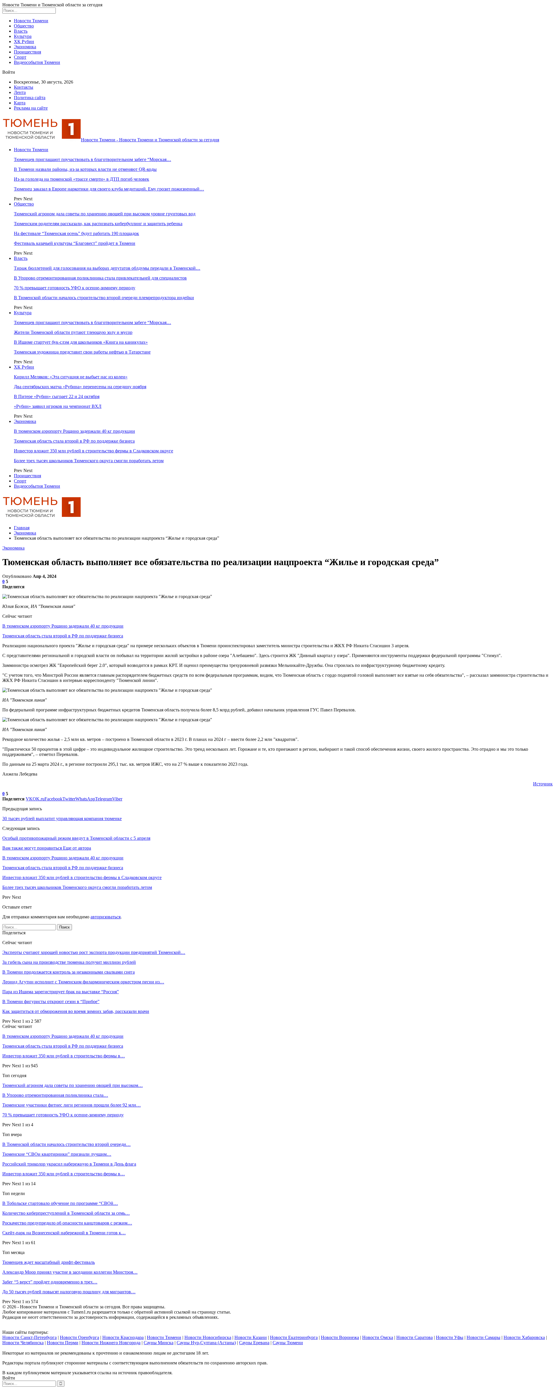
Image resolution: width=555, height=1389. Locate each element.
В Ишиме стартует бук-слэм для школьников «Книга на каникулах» (81, 342)
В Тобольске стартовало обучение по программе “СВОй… (60, 1203)
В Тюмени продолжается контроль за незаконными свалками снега (68, 972)
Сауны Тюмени (288, 1342)
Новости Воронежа (340, 1337)
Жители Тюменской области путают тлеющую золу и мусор (73, 332)
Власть (20, 31)
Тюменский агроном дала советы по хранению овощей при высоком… (72, 1085)
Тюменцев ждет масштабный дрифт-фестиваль (48, 1262)
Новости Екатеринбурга (294, 1337)
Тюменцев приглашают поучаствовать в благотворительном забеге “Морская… (92, 159)
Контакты (23, 87)
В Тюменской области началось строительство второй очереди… (66, 1144)
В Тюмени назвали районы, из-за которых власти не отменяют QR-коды (85, 169)
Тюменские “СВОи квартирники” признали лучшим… (56, 1154)
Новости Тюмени (31, 20)
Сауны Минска (158, 1342)
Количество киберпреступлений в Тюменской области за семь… (66, 1213)
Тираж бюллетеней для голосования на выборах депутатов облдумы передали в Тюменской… (107, 268)
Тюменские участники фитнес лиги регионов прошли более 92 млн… (71, 1105)
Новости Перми (62, 1342)
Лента (20, 92)
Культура (23, 36)
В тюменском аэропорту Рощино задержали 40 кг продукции (74, 431)
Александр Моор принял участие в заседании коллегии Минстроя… (70, 1272)
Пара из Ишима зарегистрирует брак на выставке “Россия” (60, 991)
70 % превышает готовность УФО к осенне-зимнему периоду (74, 287)
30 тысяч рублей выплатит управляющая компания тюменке (62, 818)
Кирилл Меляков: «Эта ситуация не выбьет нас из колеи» (70, 376)
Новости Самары (483, 1337)
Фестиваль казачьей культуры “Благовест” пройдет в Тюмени (74, 243)
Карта (19, 102)
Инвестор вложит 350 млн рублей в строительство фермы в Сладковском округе (93, 450)
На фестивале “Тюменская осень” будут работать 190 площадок (76, 233)
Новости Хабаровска (524, 1337)
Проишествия (27, 51)
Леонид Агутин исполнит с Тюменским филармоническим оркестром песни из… (83, 981)
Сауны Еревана (254, 1342)
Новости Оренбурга (79, 1337)
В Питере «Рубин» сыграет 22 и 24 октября (56, 396)
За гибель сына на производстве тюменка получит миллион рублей (69, 962)
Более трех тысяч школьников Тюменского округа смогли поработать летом (89, 460)
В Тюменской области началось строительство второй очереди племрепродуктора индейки (104, 297)
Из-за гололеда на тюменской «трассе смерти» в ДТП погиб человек (81, 179)
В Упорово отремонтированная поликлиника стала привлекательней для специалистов (100, 277)
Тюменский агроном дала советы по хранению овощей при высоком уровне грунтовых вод (104, 213)
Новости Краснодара (123, 1337)
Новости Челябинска (23, 1342)
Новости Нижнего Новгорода (111, 1342)
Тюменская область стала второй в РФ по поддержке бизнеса (74, 441)
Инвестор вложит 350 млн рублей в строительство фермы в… (63, 1055)
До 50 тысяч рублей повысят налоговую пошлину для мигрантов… (69, 1291)
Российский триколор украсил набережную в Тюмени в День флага (69, 1163)
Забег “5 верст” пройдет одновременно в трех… (49, 1281)
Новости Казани (250, 1337)
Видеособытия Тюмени (37, 62)
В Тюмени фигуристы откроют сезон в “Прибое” (50, 1001)
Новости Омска (377, 1337)
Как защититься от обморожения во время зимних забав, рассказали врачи (75, 1011)
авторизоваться (105, 916)
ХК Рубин (24, 41)
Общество (24, 25)
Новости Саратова (414, 1337)
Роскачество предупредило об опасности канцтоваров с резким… (67, 1222)
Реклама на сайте (31, 108)
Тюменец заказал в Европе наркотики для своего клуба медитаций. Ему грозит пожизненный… (109, 188)
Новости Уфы (449, 1337)
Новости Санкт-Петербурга (29, 1337)
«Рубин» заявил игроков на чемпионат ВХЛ (57, 406)
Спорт (20, 57)
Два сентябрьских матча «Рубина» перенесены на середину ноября (80, 386)
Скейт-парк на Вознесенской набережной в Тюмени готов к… (64, 1232)
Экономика (25, 46)
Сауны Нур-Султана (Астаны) (206, 1342)
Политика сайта (29, 97)
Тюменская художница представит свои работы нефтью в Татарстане (82, 351)
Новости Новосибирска (207, 1337)
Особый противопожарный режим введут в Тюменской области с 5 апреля (76, 838)
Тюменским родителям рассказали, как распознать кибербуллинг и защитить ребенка (98, 223)
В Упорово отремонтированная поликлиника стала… (55, 1095)
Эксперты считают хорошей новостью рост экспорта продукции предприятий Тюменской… (93, 952)
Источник (543, 783)
